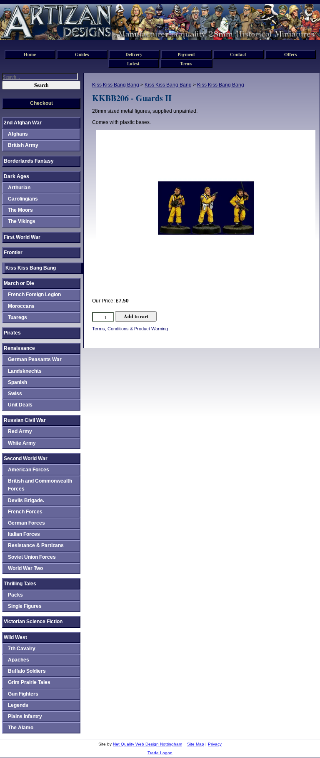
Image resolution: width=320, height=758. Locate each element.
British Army (23, 145)
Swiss (15, 393)
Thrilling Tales (20, 584)
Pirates (12, 333)
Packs (15, 595)
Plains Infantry (25, 716)
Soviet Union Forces (32, 557)
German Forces (26, 523)
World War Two (25, 568)
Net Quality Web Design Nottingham (147, 744)
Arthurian (19, 188)
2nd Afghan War (23, 123)
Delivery (133, 54)
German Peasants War (35, 359)
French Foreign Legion (34, 294)
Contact (238, 54)
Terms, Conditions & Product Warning (130, 328)
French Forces (25, 512)
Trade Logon (160, 753)
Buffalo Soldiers (27, 671)
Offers (290, 54)
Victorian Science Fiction (33, 621)
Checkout (41, 103)
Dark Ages (16, 176)
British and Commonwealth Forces (40, 485)
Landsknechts (25, 371)
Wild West (15, 637)
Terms (186, 63)
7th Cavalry (21, 648)
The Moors (20, 210)
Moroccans (21, 306)
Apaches (18, 660)
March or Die (19, 283)
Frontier (13, 252)
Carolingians (23, 199)
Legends (18, 705)
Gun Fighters (23, 694)
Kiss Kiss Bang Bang (115, 85)
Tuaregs (17, 317)
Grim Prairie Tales (29, 682)
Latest (133, 63)
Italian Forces (24, 534)
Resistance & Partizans (36, 545)
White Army (22, 443)
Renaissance (19, 348)
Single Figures (25, 606)
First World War (22, 237)
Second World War (26, 458)
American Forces (28, 470)
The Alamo (20, 728)
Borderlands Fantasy (29, 161)
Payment (186, 54)
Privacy (215, 744)
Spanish (17, 382)
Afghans (18, 134)
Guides (82, 54)
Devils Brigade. (26, 500)
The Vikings (21, 221)
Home (30, 54)
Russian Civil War (25, 420)
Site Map (195, 744)
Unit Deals (20, 405)
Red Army (20, 431)
